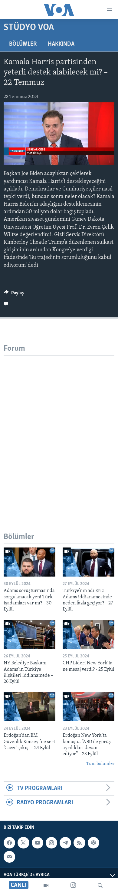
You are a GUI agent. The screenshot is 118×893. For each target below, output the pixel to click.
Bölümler (23, 44)
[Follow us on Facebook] (9, 842)
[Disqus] (59, 431)
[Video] (46, 885)
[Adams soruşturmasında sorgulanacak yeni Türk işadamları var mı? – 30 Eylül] (29, 562)
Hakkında (61, 44)
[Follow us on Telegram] (65, 842)
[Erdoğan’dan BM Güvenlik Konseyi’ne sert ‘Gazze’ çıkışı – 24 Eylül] (29, 706)
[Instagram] (73, 885)
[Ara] (100, 885)
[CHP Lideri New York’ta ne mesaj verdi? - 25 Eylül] (88, 634)
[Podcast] (93, 842)
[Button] (14, 294)
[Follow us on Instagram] (51, 842)
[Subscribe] (9, 856)
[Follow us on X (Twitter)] (23, 842)
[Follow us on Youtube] (37, 842)
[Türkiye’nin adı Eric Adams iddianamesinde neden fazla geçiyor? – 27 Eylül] (88, 562)
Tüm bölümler (100, 764)
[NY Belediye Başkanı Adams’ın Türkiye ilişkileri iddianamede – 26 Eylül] (29, 634)
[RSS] (79, 842)
